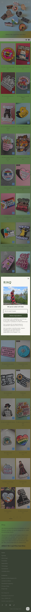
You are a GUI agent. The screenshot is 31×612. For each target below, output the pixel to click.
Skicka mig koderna (16, 315)
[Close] (28, 278)
